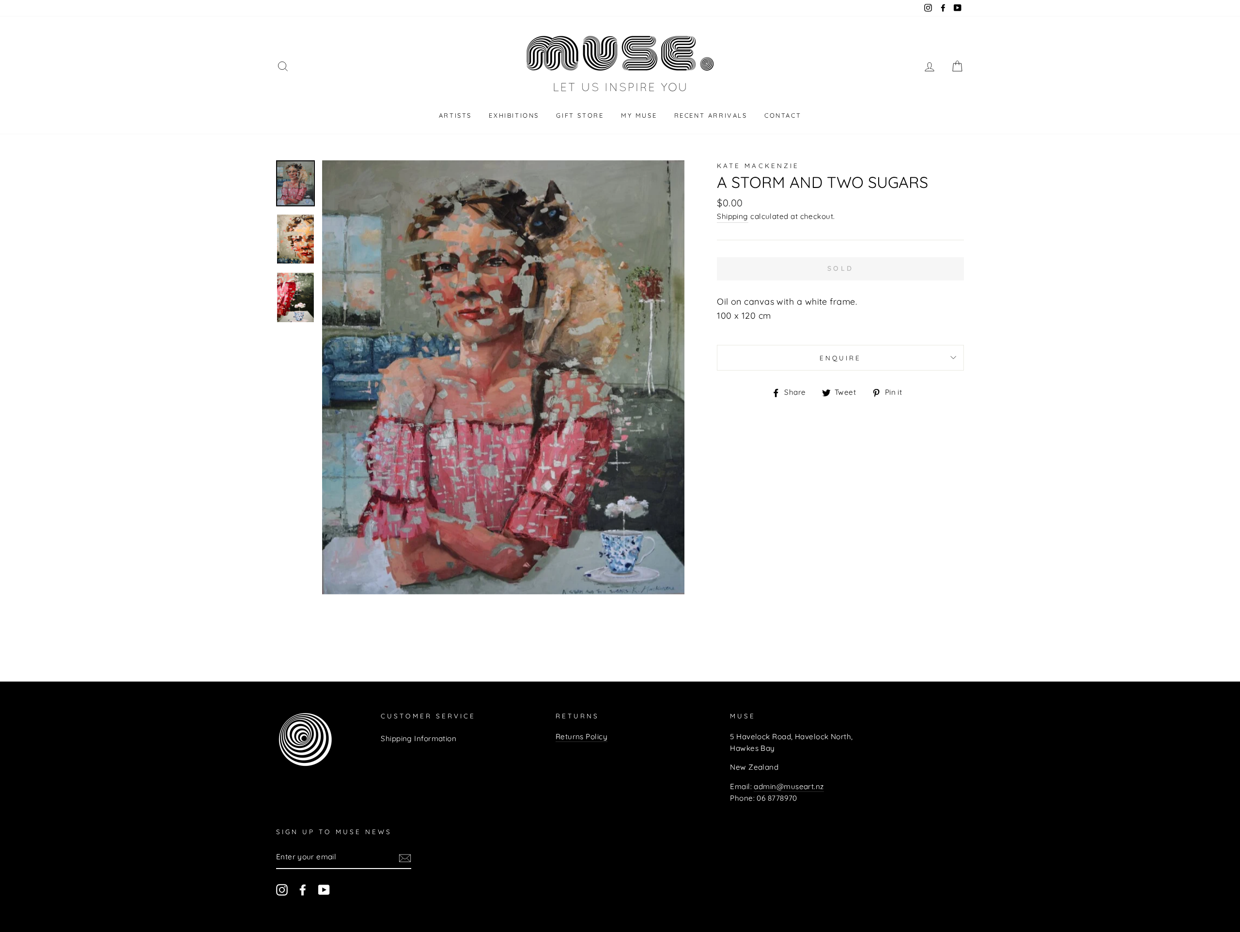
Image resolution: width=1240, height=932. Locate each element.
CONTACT (782, 115)
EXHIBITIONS (514, 115)
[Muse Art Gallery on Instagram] (282, 890)
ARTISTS (455, 115)
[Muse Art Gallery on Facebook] (303, 890)
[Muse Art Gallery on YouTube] (324, 890)
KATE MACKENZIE (758, 165)
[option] (503, 377)
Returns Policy (581, 736)
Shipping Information (418, 738)
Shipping (732, 216)
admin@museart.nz (788, 786)
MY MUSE (639, 115)
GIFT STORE (580, 115)
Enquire (840, 358)
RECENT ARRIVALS (710, 115)
